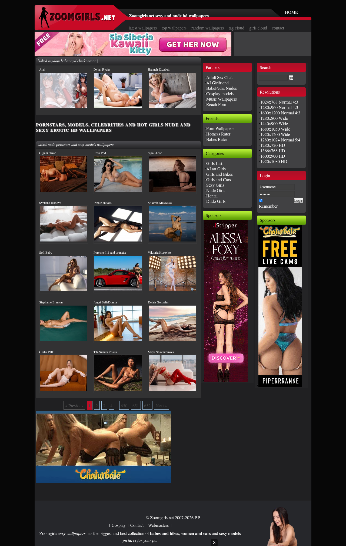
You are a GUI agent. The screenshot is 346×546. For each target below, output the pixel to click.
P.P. (198, 517)
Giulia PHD (47, 352)
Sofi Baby (45, 252)
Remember (268, 206)
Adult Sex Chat (219, 77)
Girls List (214, 163)
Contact (137, 525)
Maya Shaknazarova (161, 352)
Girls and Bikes (219, 174)
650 (124, 405)
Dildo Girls (215, 201)
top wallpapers (174, 28)
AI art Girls (216, 168)
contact (278, 28)
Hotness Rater (218, 134)
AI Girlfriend (217, 82)
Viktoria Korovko (159, 252)
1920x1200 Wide (275, 134)
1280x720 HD (272, 145)
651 (135, 405)
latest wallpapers (143, 28)
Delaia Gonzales (158, 302)
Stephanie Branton (51, 302)
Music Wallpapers (221, 99)
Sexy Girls (215, 185)
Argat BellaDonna (105, 302)
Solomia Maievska (160, 202)
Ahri (42, 69)
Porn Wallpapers (220, 128)
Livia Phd (100, 153)
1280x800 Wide (274, 118)
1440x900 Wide (274, 123)
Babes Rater (216, 139)
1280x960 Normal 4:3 (279, 107)
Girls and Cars (218, 179)
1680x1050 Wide (275, 129)
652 (147, 405)
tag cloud (236, 28)
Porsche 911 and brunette (110, 252)
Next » (161, 405)
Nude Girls (215, 190)
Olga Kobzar (47, 153)
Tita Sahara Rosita (105, 352)
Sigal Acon (155, 153)
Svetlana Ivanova (50, 202)
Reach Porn (216, 104)
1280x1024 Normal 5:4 (280, 140)
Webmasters (158, 525)
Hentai (212, 195)
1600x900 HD (272, 156)
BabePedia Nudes (221, 88)
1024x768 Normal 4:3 (279, 102)
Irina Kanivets (103, 202)
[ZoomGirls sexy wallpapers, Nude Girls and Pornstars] (77, 26)
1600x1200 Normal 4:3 (280, 112)
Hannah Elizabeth (159, 69)
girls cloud (258, 28)
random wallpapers (207, 28)
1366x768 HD (272, 150)
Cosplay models (220, 93)
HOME (291, 12)
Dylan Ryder (102, 69)
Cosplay (119, 525)
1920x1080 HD (273, 161)
